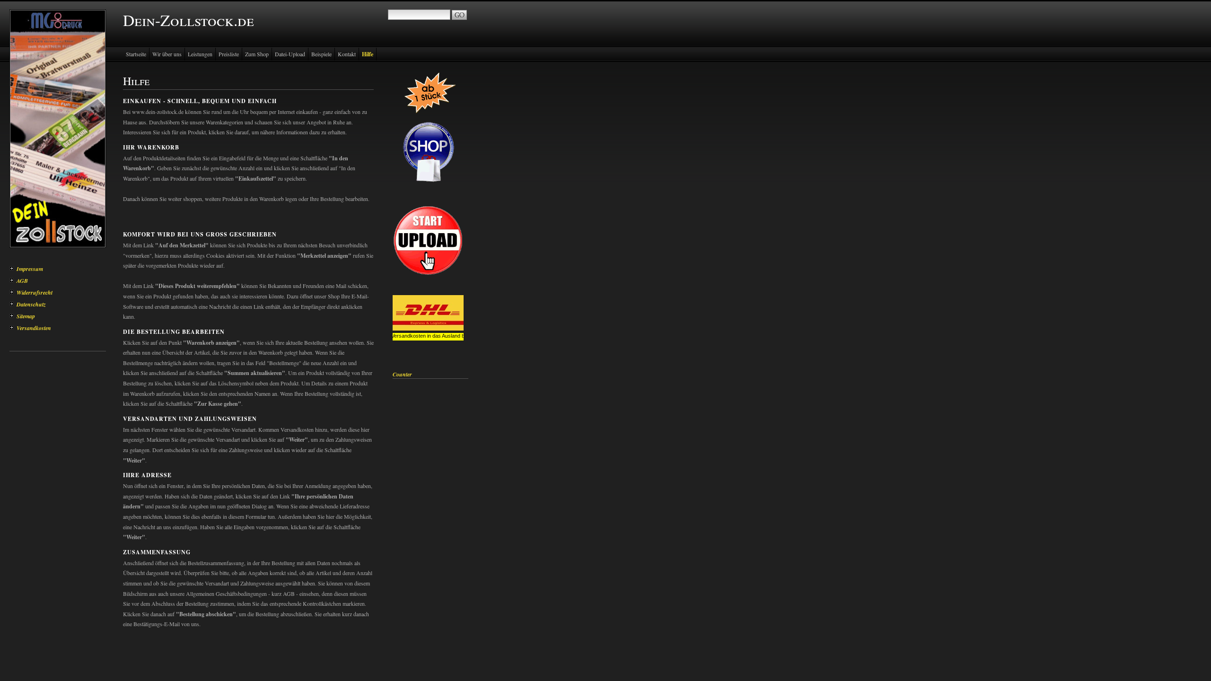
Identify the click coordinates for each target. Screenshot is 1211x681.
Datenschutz (31, 304)
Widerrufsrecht (35, 292)
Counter (402, 374)
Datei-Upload (290, 54)
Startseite (136, 54)
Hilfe (367, 54)
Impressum (30, 269)
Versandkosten (34, 328)
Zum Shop (257, 54)
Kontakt (347, 54)
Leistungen (200, 54)
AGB (22, 281)
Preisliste (229, 54)
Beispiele (321, 54)
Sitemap (26, 316)
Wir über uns (167, 54)
